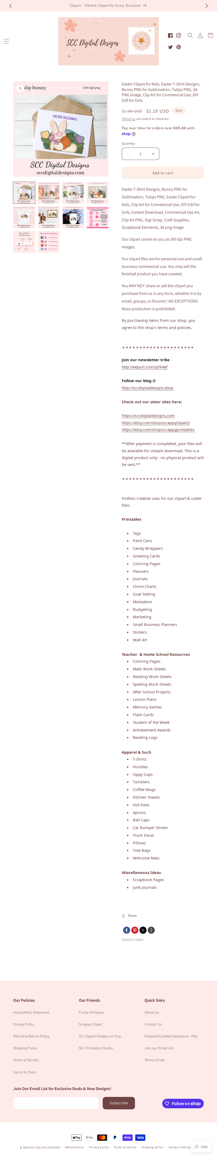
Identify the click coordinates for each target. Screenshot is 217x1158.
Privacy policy (99, 1147)
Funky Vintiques (91, 1012)
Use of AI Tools (24, 1072)
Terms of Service (25, 1060)
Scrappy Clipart (91, 1024)
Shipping (128, 119)
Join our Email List (159, 1048)
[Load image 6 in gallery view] (49, 217)
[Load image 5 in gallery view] (24, 217)
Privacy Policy (23, 1024)
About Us (151, 1012)
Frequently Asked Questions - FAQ (170, 1036)
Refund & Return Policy (31, 1036)
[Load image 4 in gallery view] (98, 193)
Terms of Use (154, 1060)
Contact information (183, 1147)
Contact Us (153, 1024)
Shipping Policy (25, 1048)
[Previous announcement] (10, 6)
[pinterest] (134, 930)
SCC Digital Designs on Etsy (100, 1036)
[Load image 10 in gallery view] (49, 242)
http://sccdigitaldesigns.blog (147, 387)
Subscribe (119, 1102)
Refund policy (74, 1147)
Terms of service (125, 1147)
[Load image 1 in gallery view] (24, 193)
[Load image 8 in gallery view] (98, 217)
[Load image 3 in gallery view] (73, 193)
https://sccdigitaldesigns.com (148, 415)
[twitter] (143, 930)
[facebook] (126, 930)
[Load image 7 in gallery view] (73, 217)
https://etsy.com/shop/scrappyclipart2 (156, 422)
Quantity (128, 143)
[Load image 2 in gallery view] (49, 193)
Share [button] (132, 915)
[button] (6, 41)
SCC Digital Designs (45, 1147)
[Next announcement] (207, 6)
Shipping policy (152, 1147)
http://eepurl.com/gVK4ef (145, 366)
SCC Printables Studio (96, 1048)
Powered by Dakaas (132, 939)
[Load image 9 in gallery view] (24, 242)
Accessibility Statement (31, 1012)
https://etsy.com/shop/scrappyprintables (158, 429)
